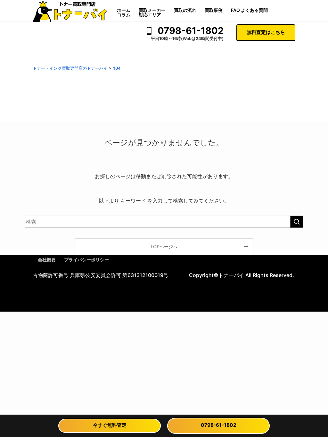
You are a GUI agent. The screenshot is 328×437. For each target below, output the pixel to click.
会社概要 (47, 259)
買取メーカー (152, 10)
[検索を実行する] (296, 222)
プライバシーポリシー (86, 259)
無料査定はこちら (266, 32)
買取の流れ (185, 10)
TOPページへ (163, 246)
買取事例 (214, 10)
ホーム (123, 10)
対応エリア (150, 14)
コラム (123, 14)
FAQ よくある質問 (249, 10)
